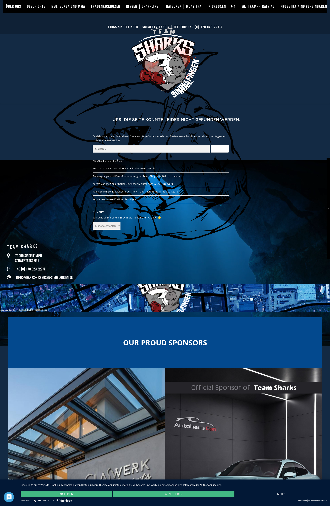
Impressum (302, 500)
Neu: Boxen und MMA (68, 6)
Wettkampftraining (258, 6)
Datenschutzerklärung (317, 500)
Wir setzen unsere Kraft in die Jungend (115, 199)
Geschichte (36, 6)
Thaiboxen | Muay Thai (183, 6)
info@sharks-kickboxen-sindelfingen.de (44, 277)
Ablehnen (66, 494)
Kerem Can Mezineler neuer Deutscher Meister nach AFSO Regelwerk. (133, 183)
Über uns (13, 6)
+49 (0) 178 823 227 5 (205, 27)
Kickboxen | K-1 (222, 6)
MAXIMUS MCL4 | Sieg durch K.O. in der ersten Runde (124, 168)
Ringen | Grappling (142, 6)
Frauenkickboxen (105, 6)
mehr (281, 494)
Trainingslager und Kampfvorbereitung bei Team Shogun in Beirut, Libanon (136, 176)
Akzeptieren (173, 494)
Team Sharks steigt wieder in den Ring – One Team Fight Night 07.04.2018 (135, 191)
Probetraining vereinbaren (303, 6)
